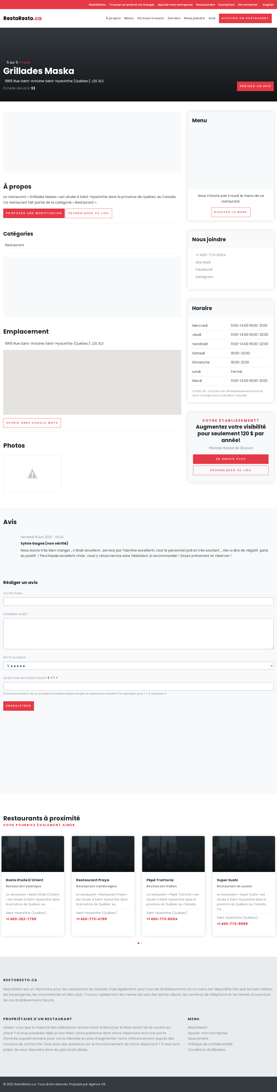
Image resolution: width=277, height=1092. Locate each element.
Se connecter (248, 4)
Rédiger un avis (255, 86)
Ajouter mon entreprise (175, 4)
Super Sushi (227, 880)
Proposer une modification (34, 213)
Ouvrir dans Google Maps (32, 422)
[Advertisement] (92, 142)
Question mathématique (24, 678)
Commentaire (14, 614)
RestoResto (97, 4)
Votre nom (12, 593)
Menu (129, 18)
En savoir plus (231, 459)
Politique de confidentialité (210, 1044)
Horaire (174, 18)
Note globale (14, 657)
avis (26, 62)
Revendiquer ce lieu (88, 213)
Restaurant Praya (92, 880)
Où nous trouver (150, 18)
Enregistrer (18, 705)
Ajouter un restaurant (245, 18)
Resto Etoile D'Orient (24, 880)
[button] (138, 943)
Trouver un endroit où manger (132, 4)
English (268, 4)
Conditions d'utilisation (206, 1049)
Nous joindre (205, 4)
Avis (212, 18)
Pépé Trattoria (160, 880)
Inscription (226, 4)
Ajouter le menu (230, 212)
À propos (113, 18)
